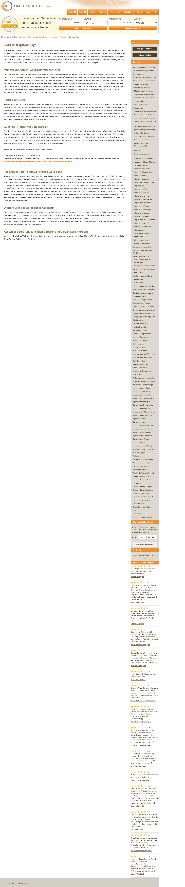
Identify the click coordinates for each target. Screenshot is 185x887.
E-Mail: (135, 537)
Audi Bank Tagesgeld (138, 766)
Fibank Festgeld (137, 829)
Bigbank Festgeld (137, 577)
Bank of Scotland (137, 874)
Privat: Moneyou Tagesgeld (141, 745)
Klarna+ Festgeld (137, 806)
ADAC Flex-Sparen (138, 679)
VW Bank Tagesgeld (138, 666)
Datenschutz (22, 883)
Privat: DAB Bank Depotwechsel (143, 701)
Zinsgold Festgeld (137, 623)
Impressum (9, 883)
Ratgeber (63, 37)
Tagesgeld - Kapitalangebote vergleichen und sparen (38, 37)
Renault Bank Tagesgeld (140, 780)
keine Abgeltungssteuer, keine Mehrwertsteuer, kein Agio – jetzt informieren (38, 161)
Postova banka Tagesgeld (140, 645)
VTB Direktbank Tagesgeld (141, 722)
